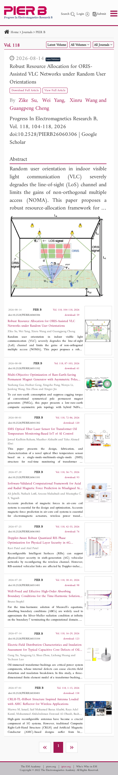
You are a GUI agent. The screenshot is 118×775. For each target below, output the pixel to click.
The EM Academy (31, 767)
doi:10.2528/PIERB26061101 (24, 477)
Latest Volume (56, 45)
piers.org (51, 767)
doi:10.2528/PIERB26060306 (43, 134)
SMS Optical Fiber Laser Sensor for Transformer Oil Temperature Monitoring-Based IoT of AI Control (42, 431)
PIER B (40, 32)
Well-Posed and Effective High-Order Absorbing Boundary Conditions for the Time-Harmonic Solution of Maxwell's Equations (44, 594)
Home (15, 32)
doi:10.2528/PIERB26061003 (24, 531)
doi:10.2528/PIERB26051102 (24, 368)
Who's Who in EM (86, 767)
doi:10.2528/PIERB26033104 (24, 638)
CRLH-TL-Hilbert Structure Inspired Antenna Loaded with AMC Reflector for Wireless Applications (43, 702)
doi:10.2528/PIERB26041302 (24, 423)
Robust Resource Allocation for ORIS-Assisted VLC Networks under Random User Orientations (58, 74)
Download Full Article (25, 90)
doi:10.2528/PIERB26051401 (24, 585)
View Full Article (55, 90)
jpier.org (66, 767)
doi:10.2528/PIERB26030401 (24, 693)
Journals (27, 32)
